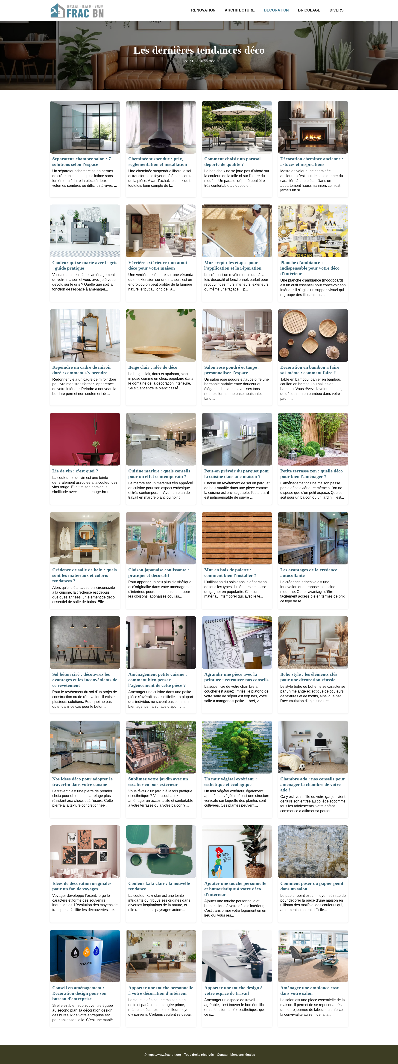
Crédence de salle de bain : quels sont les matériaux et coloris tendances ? (84, 575)
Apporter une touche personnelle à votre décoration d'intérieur (160, 990)
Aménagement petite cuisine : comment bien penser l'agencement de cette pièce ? (157, 680)
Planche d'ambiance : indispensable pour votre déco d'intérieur (309, 268)
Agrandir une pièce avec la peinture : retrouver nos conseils (236, 677)
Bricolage (309, 10)
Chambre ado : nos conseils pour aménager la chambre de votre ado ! (312, 784)
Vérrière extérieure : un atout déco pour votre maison (157, 265)
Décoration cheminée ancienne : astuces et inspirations (311, 161)
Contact (222, 1054)
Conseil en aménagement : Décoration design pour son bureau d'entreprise (79, 993)
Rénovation (203, 10)
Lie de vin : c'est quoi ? (75, 470)
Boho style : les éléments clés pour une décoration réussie (308, 677)
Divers (337, 10)
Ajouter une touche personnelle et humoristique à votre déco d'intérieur (235, 889)
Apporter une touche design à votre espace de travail (233, 990)
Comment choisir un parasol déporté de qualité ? (232, 161)
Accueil (187, 61)
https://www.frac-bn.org (164, 1054)
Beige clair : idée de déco (152, 367)
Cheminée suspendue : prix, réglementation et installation (157, 161)
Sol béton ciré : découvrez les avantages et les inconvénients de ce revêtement (84, 680)
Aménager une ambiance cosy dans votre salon (309, 990)
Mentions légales (242, 1054)
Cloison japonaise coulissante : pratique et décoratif (158, 572)
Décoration (276, 10)
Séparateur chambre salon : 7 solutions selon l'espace (81, 161)
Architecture (240, 10)
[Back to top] (385, 1051)
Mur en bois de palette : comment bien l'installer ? (230, 572)
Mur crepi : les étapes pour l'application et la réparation (232, 265)
